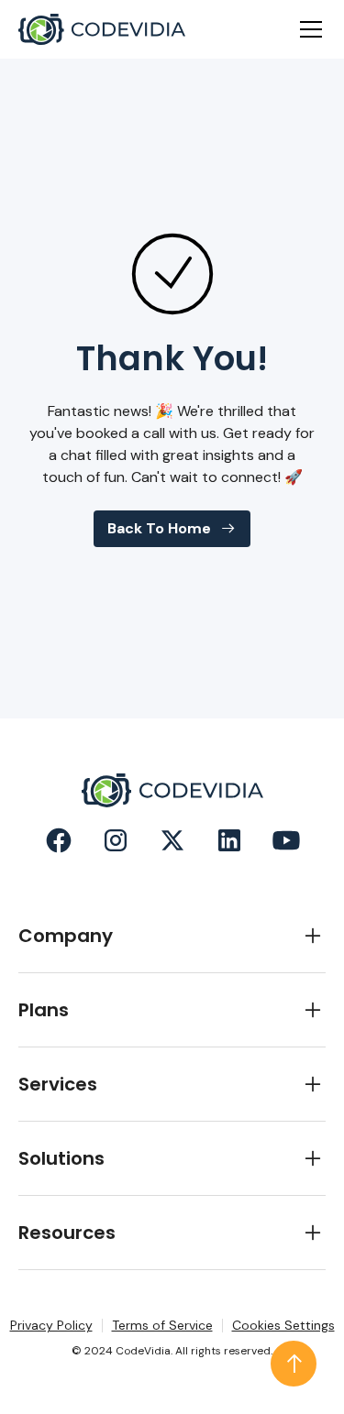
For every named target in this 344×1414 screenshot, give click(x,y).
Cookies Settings (283, 1325)
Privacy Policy (51, 1325)
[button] (307, 29)
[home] (101, 30)
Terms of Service (162, 1325)
